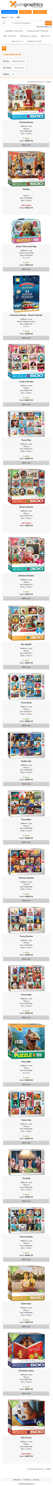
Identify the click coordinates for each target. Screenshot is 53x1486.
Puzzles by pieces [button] (37, 31)
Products (18, 41)
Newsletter (34, 41)
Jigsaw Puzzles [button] (14, 31)
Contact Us (27, 1480)
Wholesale (17, 1480)
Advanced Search (43, 26)
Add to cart (26, 145)
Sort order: (7, 67)
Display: (6, 74)
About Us (36, 1480)
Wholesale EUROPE (9, 12)
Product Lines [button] (28, 36)
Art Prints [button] (9, 36)
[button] (5, 17)
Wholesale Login (40, 12)
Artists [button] (45, 36)
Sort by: (6, 61)
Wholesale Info (25, 12)
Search (48, 23)
